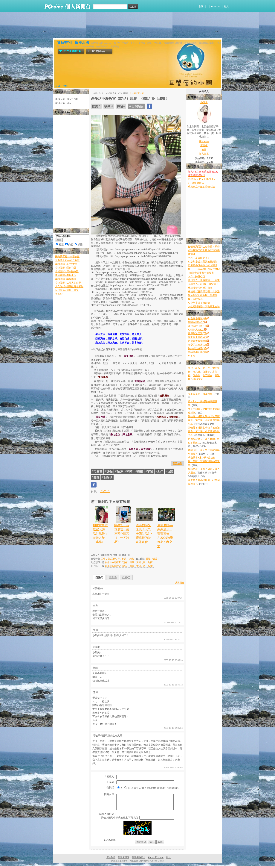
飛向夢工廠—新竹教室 (67, 260)
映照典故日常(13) (197, 326)
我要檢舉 (177, 463)
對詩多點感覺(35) (197, 348)
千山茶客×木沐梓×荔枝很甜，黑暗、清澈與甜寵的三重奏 (204, 461)
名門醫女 (207, 375)
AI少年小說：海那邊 (199, 302)
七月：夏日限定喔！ (199, 257)
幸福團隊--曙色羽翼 (65, 267)
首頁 (57, 85)
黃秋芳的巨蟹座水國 (73, 43)
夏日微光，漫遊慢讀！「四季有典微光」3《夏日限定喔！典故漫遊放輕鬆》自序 (204, 284)
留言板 (204, 145)
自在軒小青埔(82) (197, 318)
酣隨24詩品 (151, 558)
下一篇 (141, 93)
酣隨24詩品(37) (196, 322)
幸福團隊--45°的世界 (66, 264)
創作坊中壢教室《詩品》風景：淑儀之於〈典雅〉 (100, 534)
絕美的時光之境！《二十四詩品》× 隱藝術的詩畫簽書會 (144, 534)
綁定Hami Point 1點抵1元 (202, 179)
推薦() (113, 577)
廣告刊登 (110, 857)
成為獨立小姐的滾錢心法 (201, 186)
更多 (192, 356)
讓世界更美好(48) (197, 337)
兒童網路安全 (138, 857)
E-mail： (111, 782)
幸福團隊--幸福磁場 (65, 279)
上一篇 (133, 93)
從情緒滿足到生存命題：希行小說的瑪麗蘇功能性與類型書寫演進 (204, 250)
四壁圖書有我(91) (197, 341)
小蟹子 (105, 491)
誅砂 (190, 368)
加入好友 (204, 153)
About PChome (156, 857)
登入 (226, 6)
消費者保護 (123, 857)
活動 (65, 85)
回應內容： (110, 794)
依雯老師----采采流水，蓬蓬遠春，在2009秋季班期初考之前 (165, 536)
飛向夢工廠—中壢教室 (67, 256)
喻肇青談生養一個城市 (201, 272)
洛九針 (196, 371)
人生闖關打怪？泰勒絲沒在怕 (204, 306)
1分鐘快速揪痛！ (197, 182)
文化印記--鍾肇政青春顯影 (69, 286)
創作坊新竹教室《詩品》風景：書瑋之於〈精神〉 (129, 566)
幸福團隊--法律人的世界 (68, 282)
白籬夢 (206, 371)
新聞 (201, 6)
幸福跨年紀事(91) (197, 352)
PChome (215, 6)
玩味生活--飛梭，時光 (67, 290)
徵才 (168, 857)
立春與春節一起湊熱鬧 (200, 394)
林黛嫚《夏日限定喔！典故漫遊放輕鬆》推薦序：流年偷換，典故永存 (204, 295)
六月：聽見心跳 (196, 276)
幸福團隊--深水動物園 (67, 271)
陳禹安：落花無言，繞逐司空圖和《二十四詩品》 (121, 534)
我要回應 (179, 582)
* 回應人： (110, 776)
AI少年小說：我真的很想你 (202, 261)
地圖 (203, 149)
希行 (197, 368)
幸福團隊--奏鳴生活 (65, 275)
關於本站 (204, 141)
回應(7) (99, 577)
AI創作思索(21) (196, 329)
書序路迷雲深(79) (197, 333)
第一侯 (206, 368)
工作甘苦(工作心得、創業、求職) (117, 558)
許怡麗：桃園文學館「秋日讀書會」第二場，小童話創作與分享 (204, 420)
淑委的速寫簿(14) (197, 344)
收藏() (126, 577)
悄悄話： (111, 787)
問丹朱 (196, 375)
